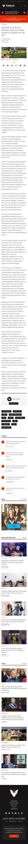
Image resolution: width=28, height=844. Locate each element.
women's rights (6, 427)
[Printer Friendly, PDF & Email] (24, 65)
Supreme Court (6, 421)
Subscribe (14, 836)
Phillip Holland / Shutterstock (10, 59)
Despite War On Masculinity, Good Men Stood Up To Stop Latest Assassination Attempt (12, 562)
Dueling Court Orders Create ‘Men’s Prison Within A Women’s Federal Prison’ (13, 746)
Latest (3, 663)
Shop (3, 499)
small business (20, 417)
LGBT (4, 417)
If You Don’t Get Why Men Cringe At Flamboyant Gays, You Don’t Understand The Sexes (12, 650)
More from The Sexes (8, 537)
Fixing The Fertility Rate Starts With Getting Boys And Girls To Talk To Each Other (13, 592)
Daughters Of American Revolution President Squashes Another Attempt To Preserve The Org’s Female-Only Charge (12, 717)
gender (4, 414)
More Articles (13, 403)
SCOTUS (10, 417)
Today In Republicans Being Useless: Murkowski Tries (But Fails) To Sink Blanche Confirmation (13, 688)
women (14, 424)
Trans (15, 421)
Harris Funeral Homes (15, 414)
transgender (5, 424)
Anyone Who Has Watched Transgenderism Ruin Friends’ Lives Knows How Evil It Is (13, 620)
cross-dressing (6, 411)
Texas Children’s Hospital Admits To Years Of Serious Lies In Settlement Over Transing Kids (13, 774)
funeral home (17, 411)
